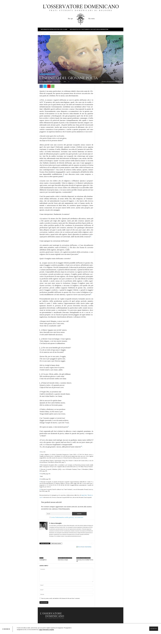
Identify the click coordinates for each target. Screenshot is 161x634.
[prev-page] (90, 543)
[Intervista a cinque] (66, 552)
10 (40, 489)
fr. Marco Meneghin (47, 81)
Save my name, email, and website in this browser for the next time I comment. (60, 598)
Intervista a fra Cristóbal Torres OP (84, 560)
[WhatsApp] (52, 86)
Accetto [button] (154, 628)
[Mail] (50, 538)
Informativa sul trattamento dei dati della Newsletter (89, 29)
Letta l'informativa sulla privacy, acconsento (67, 517)
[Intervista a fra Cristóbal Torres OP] (84, 552)
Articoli (45, 33)
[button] (121, 29)
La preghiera (42, 560)
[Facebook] (41, 86)
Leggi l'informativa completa (46, 629)
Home (40, 33)
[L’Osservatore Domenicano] (80, 13)
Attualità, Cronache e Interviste (47, 74)
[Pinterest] (49, 86)
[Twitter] (45, 86)
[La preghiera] (47, 552)
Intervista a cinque (63, 560)
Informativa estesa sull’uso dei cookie (54, 29)
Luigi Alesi (84, 495)
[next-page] (92, 543)
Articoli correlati (45, 543)
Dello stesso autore (56, 543)
